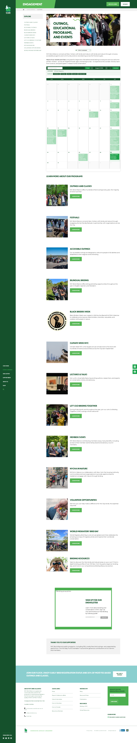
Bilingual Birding (29, 30)
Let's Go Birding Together (32, 40)
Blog (81, 691)
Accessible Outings (30, 27)
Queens (75, 73)
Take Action (6, 373)
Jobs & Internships (57, 699)
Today (87, 68)
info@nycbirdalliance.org (31, 712)
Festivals (27, 25)
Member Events (29, 43)
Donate (125, 4)
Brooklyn (63, 73)
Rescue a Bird (113, 4)
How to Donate (56, 707)
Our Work (6, 365)
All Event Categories (59, 71)
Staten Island (82, 73)
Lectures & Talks (29, 37)
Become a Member (120, 674)
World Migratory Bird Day (32, 50)
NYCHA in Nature (29, 45)
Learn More (76, 196)
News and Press (84, 695)
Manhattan (56, 73)
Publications (83, 699)
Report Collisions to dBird (59, 695)
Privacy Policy (89, 730)
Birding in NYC (84, 706)
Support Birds (7, 377)
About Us (5, 381)
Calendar (115, 68)
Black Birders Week (30, 32)
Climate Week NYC (29, 35)
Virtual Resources (84, 710)
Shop (4, 385)
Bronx (69, 73)
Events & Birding (7, 369)
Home (23, 9)
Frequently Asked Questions (117, 717)
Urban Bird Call (7, 735)
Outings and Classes (31, 22)
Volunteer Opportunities (32, 48)
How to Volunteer (57, 703)
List (110, 68)
